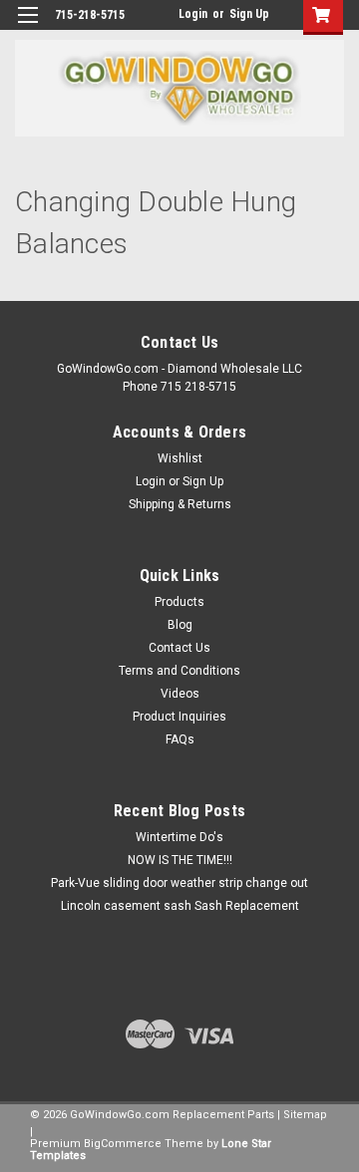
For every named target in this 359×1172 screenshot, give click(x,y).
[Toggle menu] (27, 27)
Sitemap (305, 1114)
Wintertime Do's (179, 837)
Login (193, 14)
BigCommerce (123, 1143)
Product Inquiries (179, 717)
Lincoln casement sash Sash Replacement (180, 906)
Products (179, 602)
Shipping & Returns (180, 504)
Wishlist (180, 458)
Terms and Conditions (179, 671)
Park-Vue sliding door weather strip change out (179, 883)
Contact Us (179, 648)
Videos (180, 694)
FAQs (180, 739)
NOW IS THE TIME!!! (180, 860)
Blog (180, 625)
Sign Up (249, 14)
